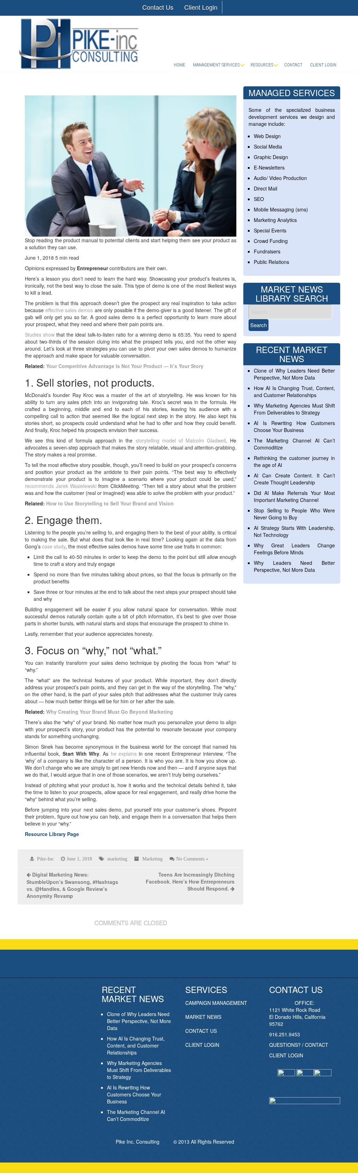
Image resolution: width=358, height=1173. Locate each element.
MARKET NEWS (203, 1016)
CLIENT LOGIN (202, 1044)
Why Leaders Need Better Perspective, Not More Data (294, 566)
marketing (117, 858)
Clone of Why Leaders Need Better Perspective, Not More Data (294, 374)
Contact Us (157, 7)
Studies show (40, 334)
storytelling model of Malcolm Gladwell (181, 440)
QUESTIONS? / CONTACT (298, 1044)
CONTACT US (201, 1030)
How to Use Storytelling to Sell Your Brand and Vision (110, 503)
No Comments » (192, 858)
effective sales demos (69, 310)
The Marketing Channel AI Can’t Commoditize (136, 1115)
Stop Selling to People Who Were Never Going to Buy (294, 514)
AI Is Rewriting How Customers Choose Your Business (294, 426)
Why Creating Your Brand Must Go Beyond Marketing (109, 711)
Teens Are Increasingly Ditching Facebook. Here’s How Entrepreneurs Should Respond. (190, 881)
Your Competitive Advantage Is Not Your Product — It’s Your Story (124, 365)
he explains (124, 753)
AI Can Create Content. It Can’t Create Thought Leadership (294, 479)
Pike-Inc (45, 858)
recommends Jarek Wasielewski (60, 485)
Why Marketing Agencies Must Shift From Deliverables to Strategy (294, 409)
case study (53, 546)
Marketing (152, 858)
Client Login (200, 7)
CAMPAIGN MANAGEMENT (216, 1002)
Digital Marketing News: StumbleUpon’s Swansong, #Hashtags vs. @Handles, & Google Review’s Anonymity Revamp (72, 885)
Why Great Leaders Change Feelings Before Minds (294, 549)
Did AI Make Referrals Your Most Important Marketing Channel (294, 496)
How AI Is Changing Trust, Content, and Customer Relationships (294, 391)
